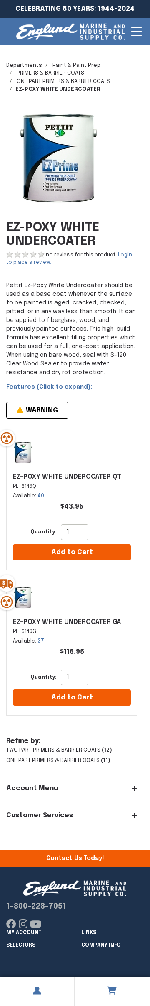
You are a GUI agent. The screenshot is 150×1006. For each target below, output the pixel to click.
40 (41, 496)
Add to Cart (72, 552)
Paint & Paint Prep (76, 65)
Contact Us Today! (75, 858)
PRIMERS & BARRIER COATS (50, 73)
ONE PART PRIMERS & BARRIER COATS (63, 81)
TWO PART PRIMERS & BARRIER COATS (53, 750)
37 (41, 641)
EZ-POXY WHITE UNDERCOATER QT (67, 476)
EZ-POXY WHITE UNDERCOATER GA (67, 622)
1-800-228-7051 (36, 906)
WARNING (41, 410)
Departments (24, 65)
